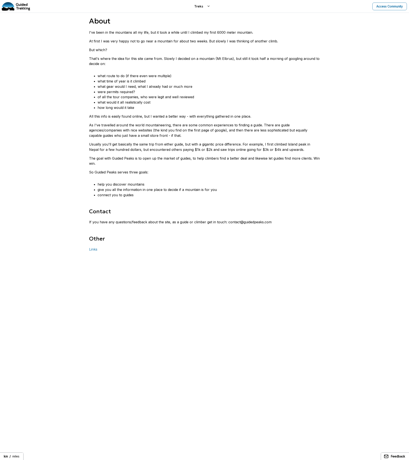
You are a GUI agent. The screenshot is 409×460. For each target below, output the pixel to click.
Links (93, 249)
